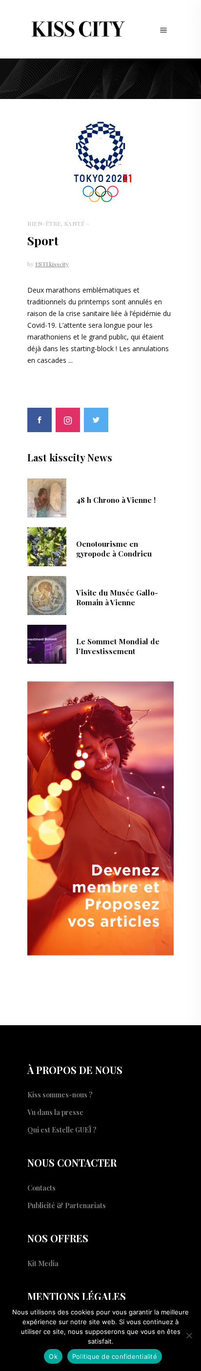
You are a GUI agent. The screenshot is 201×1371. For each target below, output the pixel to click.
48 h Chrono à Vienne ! (116, 500)
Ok (53, 1356)
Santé (74, 223)
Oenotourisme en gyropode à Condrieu (114, 548)
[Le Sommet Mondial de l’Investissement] (46, 643)
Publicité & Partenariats (66, 1205)
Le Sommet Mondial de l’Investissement (118, 646)
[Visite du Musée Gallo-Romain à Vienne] (46, 594)
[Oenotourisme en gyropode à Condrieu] (46, 546)
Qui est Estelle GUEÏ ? (62, 1129)
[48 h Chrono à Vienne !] (46, 497)
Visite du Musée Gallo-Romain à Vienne (117, 597)
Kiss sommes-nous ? (60, 1094)
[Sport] (100, 162)
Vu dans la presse (55, 1112)
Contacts (41, 1187)
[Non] (189, 1335)
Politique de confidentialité (114, 1356)
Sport (43, 240)
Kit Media (43, 1263)
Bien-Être (44, 223)
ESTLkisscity (52, 264)
